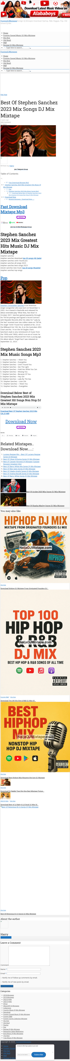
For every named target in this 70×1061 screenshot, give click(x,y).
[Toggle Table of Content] (2, 178)
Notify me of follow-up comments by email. (19, 977)
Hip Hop (6, 38)
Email (3, 973)
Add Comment (6, 122)
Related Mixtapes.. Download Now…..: (21, 199)
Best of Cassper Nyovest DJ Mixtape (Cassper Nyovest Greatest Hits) (21, 462)
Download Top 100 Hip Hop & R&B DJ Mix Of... (18, 701)
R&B (5, 42)
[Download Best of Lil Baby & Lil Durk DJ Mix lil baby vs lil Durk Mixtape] (5, 798)
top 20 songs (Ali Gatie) (32, 258)
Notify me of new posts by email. (15, 982)
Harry (5, 124)
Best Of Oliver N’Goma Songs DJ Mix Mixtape (21, 459)
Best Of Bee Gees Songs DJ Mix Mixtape (19, 469)
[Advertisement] (35, 83)
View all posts (6, 937)
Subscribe (38, 1055)
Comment (5, 965)
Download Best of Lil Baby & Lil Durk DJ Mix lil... (19, 805)
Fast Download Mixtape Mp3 (19, 183)
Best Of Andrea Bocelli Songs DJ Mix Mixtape (21, 473)
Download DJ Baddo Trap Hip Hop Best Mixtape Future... (22, 791)
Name (4, 969)
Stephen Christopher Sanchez (12, 305)
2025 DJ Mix (4, 801)
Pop (10, 189)
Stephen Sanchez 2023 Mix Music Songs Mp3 (24, 191)
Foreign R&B (5, 697)
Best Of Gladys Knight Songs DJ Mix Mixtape (21, 471)
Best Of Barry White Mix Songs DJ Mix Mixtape (22, 466)
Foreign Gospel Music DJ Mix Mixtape (19, 35)
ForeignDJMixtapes (9, 21)
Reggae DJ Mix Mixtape (13, 45)
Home (5, 33)
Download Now (10, 197)
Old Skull (7, 40)
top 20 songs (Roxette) (31, 268)
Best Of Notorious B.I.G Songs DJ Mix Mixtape (18, 914)
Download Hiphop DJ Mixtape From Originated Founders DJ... (24, 588)
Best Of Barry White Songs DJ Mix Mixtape (20, 476)
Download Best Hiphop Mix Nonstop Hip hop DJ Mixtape (23, 778)
